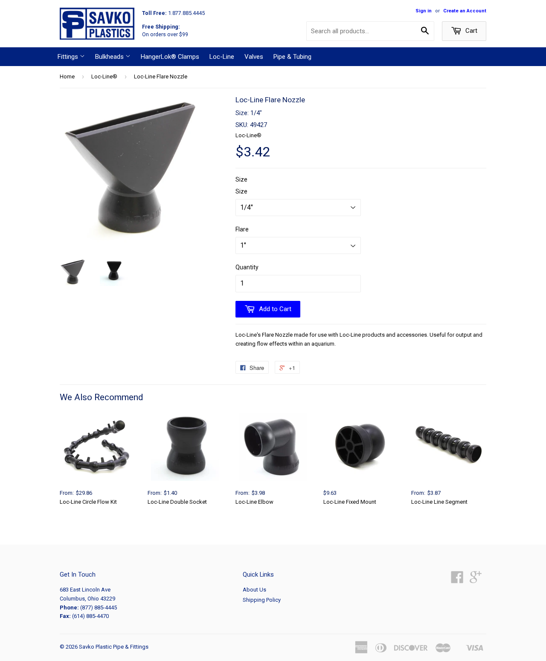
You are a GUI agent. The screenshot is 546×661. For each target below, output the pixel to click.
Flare (242, 229)
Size (241, 179)
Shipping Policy (262, 600)
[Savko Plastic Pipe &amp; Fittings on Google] (475, 580)
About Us (254, 589)
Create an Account (464, 11)
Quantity (246, 267)
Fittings (69, 57)
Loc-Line (221, 57)
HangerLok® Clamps (170, 57)
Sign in (423, 11)
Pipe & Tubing (292, 57)
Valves (253, 57)
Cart (470, 31)
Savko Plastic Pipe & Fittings (113, 647)
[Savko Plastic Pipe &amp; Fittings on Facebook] (457, 580)
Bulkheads (110, 57)
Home (67, 76)
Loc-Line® (104, 76)
